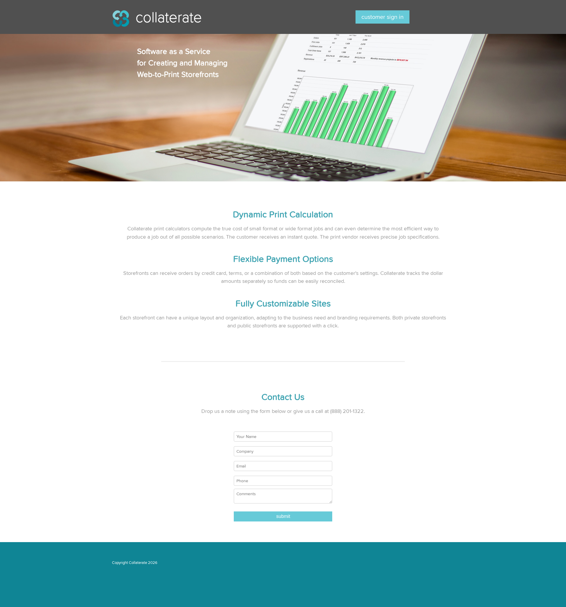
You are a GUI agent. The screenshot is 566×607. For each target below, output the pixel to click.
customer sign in (382, 17)
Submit (283, 516)
